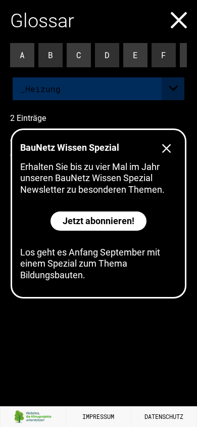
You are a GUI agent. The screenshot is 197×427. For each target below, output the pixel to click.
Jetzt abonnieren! (98, 221)
